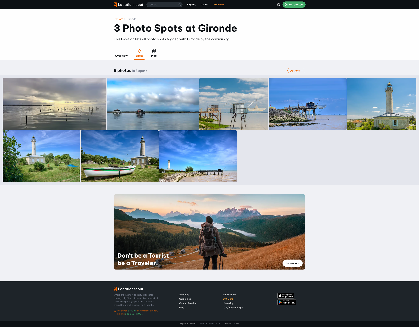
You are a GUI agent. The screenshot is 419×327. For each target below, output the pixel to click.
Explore (118, 19)
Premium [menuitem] (218, 4)
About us (184, 294)
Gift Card (228, 298)
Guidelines (185, 298)
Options (295, 70)
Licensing (228, 303)
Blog (181, 307)
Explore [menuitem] (191, 4)
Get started (296, 4)
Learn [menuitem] (204, 4)
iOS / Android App (233, 307)
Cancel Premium (188, 303)
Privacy (227, 323)
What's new (229, 294)
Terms (236, 323)
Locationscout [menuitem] (128, 4)
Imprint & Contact (188, 323)
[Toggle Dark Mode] (278, 4)
